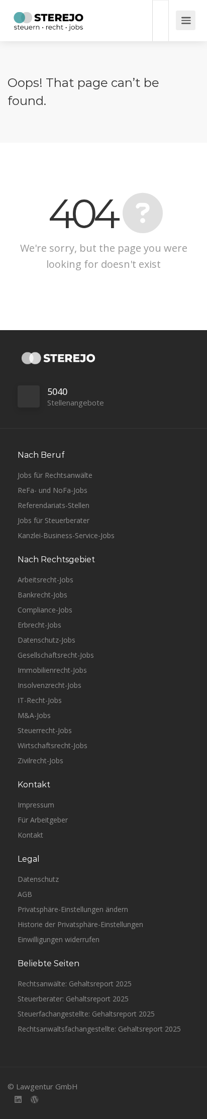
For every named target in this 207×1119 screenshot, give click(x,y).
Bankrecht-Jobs (42, 594)
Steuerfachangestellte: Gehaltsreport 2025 (86, 1014)
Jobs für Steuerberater (53, 520)
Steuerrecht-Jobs (45, 730)
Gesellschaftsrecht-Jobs (56, 655)
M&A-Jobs (34, 715)
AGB (25, 894)
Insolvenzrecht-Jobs (49, 685)
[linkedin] (18, 1100)
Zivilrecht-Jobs (40, 760)
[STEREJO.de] (48, 22)
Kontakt (30, 835)
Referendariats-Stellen (53, 505)
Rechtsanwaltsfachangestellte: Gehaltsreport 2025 (99, 1029)
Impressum (36, 804)
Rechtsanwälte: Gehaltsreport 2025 (75, 983)
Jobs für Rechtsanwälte (55, 475)
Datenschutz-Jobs (46, 640)
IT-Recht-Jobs (40, 700)
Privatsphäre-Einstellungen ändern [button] (73, 909)
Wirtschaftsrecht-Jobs (52, 745)
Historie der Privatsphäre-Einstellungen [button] (80, 924)
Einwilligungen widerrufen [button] (58, 939)
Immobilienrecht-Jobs (52, 670)
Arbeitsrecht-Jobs (45, 579)
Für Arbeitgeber (43, 820)
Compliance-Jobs (45, 610)
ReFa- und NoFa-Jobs (52, 490)
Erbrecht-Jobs (39, 625)
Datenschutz (38, 879)
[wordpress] (34, 1100)
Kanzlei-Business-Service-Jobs (66, 535)
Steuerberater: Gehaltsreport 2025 (73, 998)
